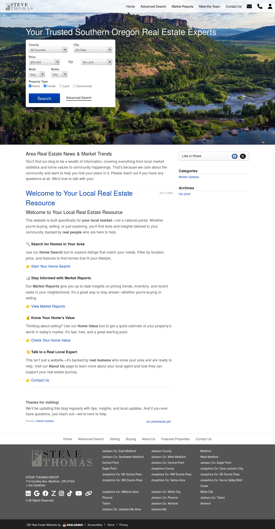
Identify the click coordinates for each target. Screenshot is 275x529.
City (76, 45)
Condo (51, 86)
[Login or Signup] (270, 6)
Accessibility (95, 525)
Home (35, 86)
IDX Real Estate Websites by (44, 525)
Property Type (38, 81)
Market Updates (45, 421)
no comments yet (158, 421)
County (34, 45)
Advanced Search (79, 97)
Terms (111, 525)
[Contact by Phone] (259, 6)
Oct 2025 (184, 194)
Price (32, 57)
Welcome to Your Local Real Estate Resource (79, 197)
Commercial (84, 86)
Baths (55, 69)
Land (65, 86)
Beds (32, 69)
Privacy (123, 525)
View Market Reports (48, 306)
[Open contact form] (249, 6)
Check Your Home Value (50, 340)
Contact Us (40, 380)
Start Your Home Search (50, 266)
